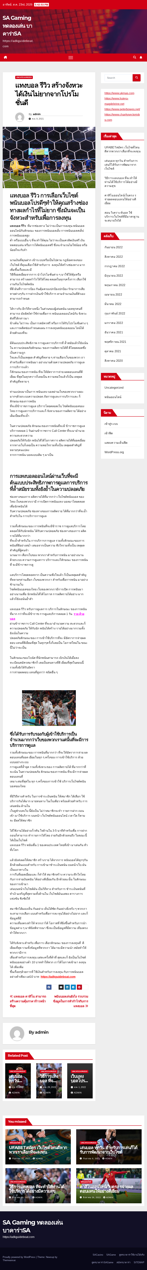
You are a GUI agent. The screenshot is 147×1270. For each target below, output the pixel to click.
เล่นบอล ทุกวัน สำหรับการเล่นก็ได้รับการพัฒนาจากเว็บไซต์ (121, 164)
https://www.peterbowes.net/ (122, 109)
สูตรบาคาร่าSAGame (102, 1262)
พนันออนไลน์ (113, 397)
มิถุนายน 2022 (114, 275)
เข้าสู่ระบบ (111, 423)
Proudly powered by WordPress (19, 1257)
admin (37, 114)
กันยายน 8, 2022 (92, 1158)
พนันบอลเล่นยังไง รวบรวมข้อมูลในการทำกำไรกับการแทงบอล (70, 1001)
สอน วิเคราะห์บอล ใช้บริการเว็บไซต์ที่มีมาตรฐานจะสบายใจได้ (122, 216)
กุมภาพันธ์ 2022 (115, 313)
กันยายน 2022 (114, 247)
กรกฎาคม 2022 (115, 266)
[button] (134, 57)
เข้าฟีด (109, 433)
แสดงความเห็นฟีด (116, 442)
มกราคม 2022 (114, 322)
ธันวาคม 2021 (114, 332)
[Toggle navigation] (70, 57)
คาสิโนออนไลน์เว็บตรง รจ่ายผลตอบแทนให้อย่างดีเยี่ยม (120, 199)
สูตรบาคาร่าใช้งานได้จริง (131, 1254)
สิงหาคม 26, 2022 (92, 1197)
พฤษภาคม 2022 (115, 285)
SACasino (98, 1254)
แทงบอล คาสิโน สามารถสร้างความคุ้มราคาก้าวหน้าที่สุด (28, 1001)
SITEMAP (139, 1262)
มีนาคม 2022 (113, 304)
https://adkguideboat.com (58, 976)
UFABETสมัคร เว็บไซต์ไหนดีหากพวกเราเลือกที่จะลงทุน (38, 1150)
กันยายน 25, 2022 (21, 1158)
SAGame (111, 1254)
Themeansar (9, 1260)
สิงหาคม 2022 (114, 256)
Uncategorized (24, 77)
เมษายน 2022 (113, 294)
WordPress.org (114, 452)
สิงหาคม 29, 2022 (21, 1197)
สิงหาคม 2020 (114, 360)
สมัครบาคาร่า (124, 1262)
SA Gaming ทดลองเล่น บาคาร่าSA (17, 26)
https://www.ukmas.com (119, 93)
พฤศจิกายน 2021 (115, 341)
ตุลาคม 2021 (113, 351)
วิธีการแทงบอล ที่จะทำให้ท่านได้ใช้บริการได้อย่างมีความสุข (121, 182)
